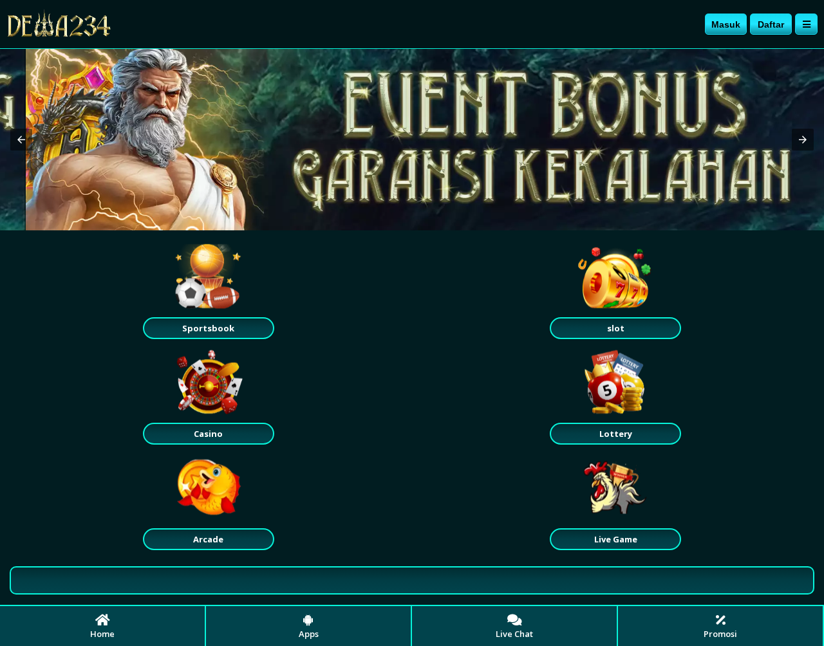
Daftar (771, 24)
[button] (21, 140)
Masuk (725, 24)
